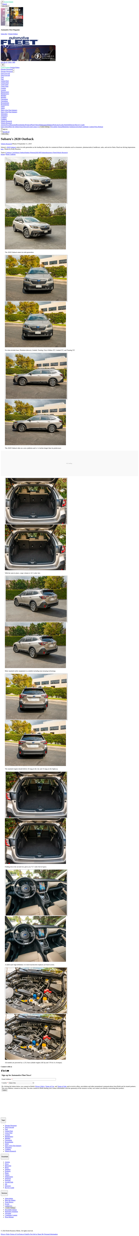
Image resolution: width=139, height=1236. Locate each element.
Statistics (22, 125)
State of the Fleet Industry (9, 110)
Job (68, 125)
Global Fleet (5, 81)
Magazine (13, 125)
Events (30, 127)
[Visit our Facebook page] (2, 1071)
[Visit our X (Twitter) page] (6, 1071)
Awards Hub (63, 125)
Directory (72, 125)
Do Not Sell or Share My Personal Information (43, 1234)
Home (3, 154)
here (2, 149)
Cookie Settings (45, 127)
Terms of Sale (23, 1234)
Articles (15, 2)
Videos (20, 2)
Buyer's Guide (80, 125)
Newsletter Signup (56, 127)
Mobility (3, 95)
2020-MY (38, 152)
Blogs (18, 125)
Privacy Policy (5, 1234)
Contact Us (35, 127)
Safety (3, 106)
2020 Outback (11, 147)
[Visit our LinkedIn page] (4, 1071)
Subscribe (4, 34)
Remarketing (5, 103)
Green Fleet (4, 84)
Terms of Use (14, 1234)
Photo (33, 125)
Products (28, 125)
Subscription (5, 127)
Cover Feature (8, 2)
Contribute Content (88, 127)
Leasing (3, 88)
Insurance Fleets (51, 152)
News (8, 125)
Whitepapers (43, 125)
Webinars (50, 125)
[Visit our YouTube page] (8, 1071)
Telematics (4, 114)
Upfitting (4, 117)
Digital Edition (13, 34)
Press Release (98, 127)
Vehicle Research (6, 121)
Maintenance (5, 92)
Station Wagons (30, 152)
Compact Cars (10, 152)
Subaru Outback (20, 152)
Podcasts (56, 125)
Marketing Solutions (68, 127)
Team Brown (23, 127)
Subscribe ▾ (5, 6)
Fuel (2, 77)
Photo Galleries (11, 154)
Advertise (78, 127)
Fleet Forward (5, 73)
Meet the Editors (14, 127)
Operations (4, 99)
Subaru (44, 152)
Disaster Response (7, 69)
